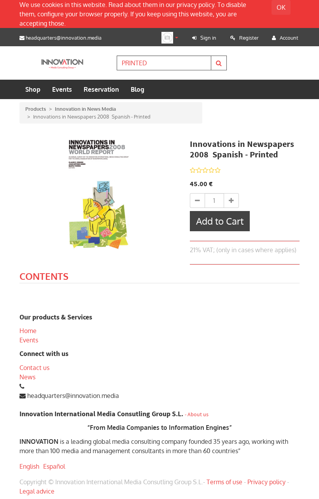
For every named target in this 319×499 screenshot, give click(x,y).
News (27, 377)
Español (54, 466)
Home (28, 331)
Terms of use (224, 482)
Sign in (208, 38)
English (29, 466)
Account (289, 38)
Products (35, 109)
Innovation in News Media (85, 109)
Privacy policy (266, 482)
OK (281, 7)
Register (249, 38)
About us (198, 414)
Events (28, 340)
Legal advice (36, 491)
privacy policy (195, 5)
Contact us (34, 368)
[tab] (43, 277)
